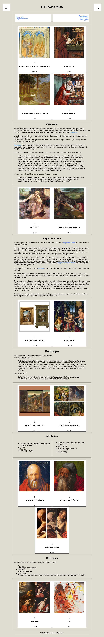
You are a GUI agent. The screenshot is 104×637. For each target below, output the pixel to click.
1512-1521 (69, 427)
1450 (35, 116)
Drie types (84, 20)
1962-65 (69, 623)
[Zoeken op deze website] (97, 9)
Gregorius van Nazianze (66, 263)
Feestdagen (83, 16)
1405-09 (34, 69)
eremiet (41, 268)
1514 (34, 502)
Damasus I (18, 145)
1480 (69, 116)
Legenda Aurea (22, 19)
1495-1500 (34, 343)
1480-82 (34, 230)
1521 (69, 502)
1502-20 (69, 343)
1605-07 (52, 549)
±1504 (34, 427)
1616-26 (35, 623)
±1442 (69, 69)
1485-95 (69, 230)
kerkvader (73, 132)
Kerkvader (20, 17)
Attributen (84, 18)
